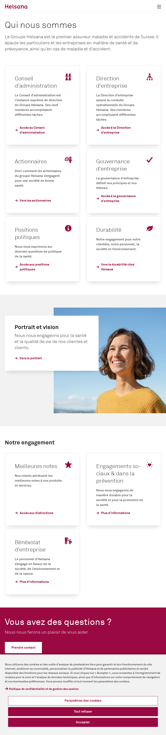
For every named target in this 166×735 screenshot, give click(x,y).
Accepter (83, 722)
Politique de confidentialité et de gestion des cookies (44, 689)
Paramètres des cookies (83, 700)
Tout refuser (83, 711)
